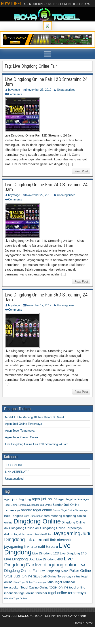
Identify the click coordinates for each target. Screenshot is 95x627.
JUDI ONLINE (14, 465)
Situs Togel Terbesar (61, 582)
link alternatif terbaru (41, 546)
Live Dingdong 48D (49, 559)
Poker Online (80, 571)
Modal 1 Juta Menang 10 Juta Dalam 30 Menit (34, 417)
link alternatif (37, 539)
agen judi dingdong (17, 499)
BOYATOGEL (11, 3)
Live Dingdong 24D (73, 553)
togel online (58, 587)
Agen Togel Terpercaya (19, 430)
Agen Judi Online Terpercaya (23, 423)
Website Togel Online (15, 598)
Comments (15, 94)
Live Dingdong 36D (19, 559)
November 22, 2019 (38, 195)
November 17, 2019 (38, 305)
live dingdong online (56, 564)
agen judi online (44, 499)
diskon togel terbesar (19, 534)
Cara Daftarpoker (33, 516)
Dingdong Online (37, 521)
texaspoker (12, 587)
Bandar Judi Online (41, 505)
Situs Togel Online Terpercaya (29, 582)
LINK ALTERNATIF (17, 471)
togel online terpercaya (67, 593)
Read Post (81, 171)
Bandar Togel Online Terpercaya (70, 510)
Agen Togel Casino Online (21, 437)
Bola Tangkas (13, 515)
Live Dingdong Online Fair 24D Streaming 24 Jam (46, 187)
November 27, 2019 (38, 89)
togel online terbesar (33, 593)
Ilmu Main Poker (43, 534)
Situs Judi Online (18, 576)
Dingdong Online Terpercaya (62, 528)
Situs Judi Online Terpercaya (53, 576)
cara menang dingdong (60, 515)
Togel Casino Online (35, 587)
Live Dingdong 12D (45, 553)
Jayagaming (66, 533)
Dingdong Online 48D (26, 528)
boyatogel (14, 89)
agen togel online (70, 499)
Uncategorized (66, 89)
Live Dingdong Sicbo (54, 571)
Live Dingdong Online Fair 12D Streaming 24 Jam (46, 82)
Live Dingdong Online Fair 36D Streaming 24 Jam (46, 297)
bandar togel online (36, 510)
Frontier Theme (83, 623)
